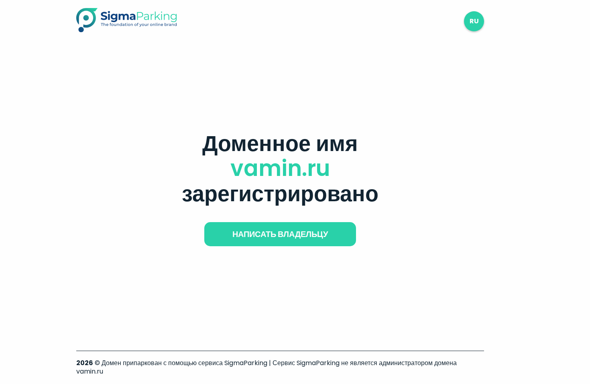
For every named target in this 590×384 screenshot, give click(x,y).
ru (474, 21)
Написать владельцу (280, 234)
